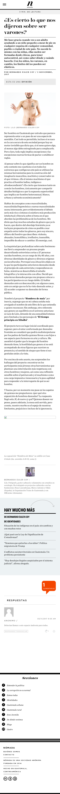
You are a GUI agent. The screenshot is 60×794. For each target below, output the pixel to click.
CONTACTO (8, 754)
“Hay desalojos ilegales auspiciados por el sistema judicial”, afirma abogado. (28, 562)
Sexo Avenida (13, 714)
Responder (10, 631)
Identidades (12, 700)
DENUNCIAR (22, 631)
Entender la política (15, 685)
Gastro (10, 729)
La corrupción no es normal (18, 690)
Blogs (9, 724)
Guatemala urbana (15, 705)
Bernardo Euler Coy (21, 72)
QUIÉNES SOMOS (11, 751)
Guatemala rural (14, 710)
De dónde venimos (15, 719)
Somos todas (12, 695)
